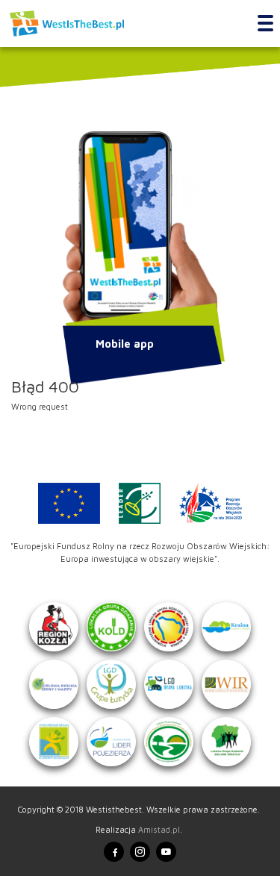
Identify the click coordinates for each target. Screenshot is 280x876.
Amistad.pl (159, 829)
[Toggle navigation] (265, 24)
